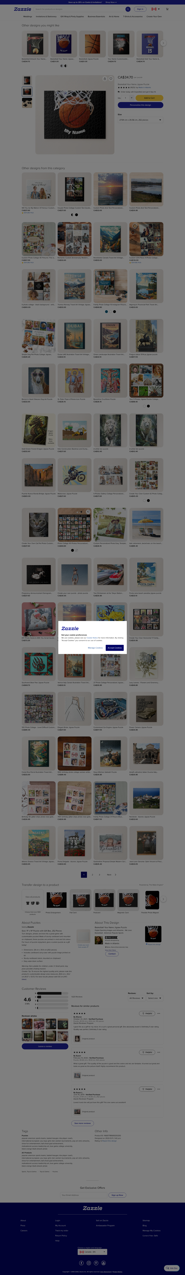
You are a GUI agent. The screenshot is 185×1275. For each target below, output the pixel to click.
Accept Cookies (115, 648)
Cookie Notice (92, 638)
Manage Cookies (95, 648)
